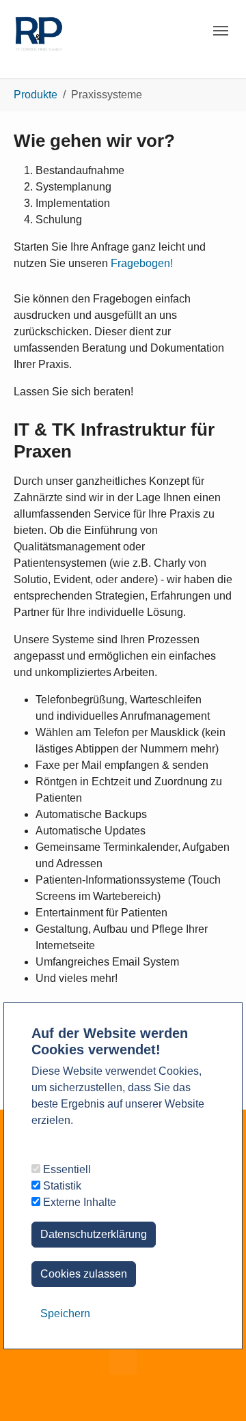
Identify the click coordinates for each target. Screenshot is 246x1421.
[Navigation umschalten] (220, 30)
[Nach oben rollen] (216, 1391)
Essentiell (65, 1169)
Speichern (65, 1313)
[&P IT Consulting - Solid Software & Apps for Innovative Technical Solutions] (38, 27)
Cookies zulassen (83, 1274)
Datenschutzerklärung (93, 1234)
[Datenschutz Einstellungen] (27, 1391)
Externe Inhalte (78, 1202)
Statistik (60, 1186)
